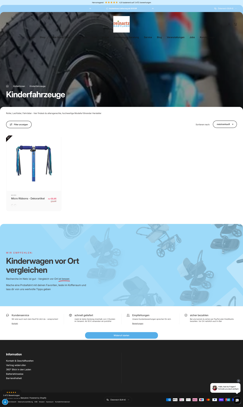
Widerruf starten (121, 335)
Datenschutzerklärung (25, 402)
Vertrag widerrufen (16, 365)
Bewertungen (137, 323)
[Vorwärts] (152, 8)
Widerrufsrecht (11, 402)
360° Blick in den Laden (18, 369)
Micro (13, 195)
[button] (11, 394)
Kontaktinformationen (62, 402)
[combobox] (225, 8)
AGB (35, 402)
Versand (41, 402)
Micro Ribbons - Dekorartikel (28, 198)
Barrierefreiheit (14, 378)
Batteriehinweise (14, 374)
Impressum (50, 402)
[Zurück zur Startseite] (7, 86)
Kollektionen (19, 86)
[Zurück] (90, 8)
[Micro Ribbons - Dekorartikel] (34, 163)
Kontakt (15, 323)
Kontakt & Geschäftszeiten (20, 360)
